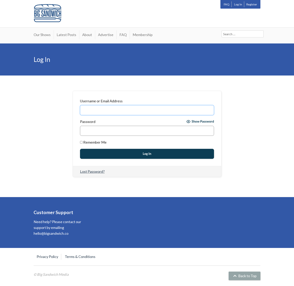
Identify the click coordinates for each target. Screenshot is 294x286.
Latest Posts (66, 34)
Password (87, 121)
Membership (143, 34)
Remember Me (95, 142)
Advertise (105, 34)
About (87, 34)
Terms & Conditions (80, 256)
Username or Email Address (101, 101)
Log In (238, 4)
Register (251, 4)
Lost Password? (92, 171)
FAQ (226, 4)
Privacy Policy (47, 256)
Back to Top (247, 276)
